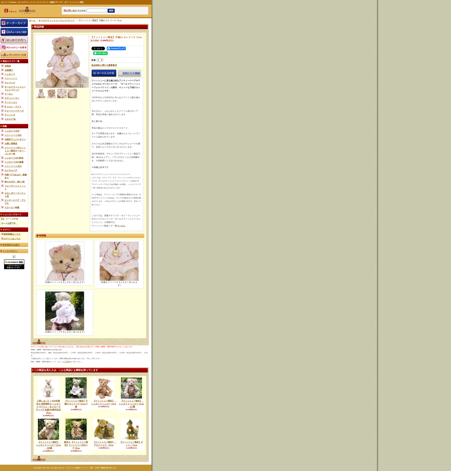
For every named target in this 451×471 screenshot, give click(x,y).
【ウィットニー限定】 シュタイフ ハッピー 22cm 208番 (48, 445)
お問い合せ (71, 10)
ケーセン (9, 94)
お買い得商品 (11, 143)
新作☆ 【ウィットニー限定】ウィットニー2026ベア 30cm (76, 445)
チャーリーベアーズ (14, 111)
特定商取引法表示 (11, 245)
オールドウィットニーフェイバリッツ (57, 20)
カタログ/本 (10, 119)
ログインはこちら (12, 238)
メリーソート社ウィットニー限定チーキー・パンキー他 (15, 150)
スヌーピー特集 (12, 207)
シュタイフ (10, 74)
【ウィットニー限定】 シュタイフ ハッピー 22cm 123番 (131, 404)
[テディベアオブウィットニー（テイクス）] (14, 257)
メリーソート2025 (13, 166)
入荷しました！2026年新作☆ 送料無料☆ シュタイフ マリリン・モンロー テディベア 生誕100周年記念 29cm (48, 407)
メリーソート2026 (13, 135)
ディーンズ (10, 115)
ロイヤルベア (11, 170)
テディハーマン (12, 98)
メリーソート (11, 78)
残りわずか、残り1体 (15, 182)
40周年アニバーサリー (15, 139)
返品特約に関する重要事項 (104, 65)
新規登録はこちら (12, 234)
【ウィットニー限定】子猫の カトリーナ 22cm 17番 (76, 404)
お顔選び (9, 70)
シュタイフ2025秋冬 (14, 158)
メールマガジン (10, 251)
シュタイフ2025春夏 (14, 162)
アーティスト (11, 102)
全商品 (8, 66)
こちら (122, 226)
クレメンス (10, 82)
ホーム (32, 20)
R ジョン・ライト (13, 106)
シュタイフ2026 (12, 131)
